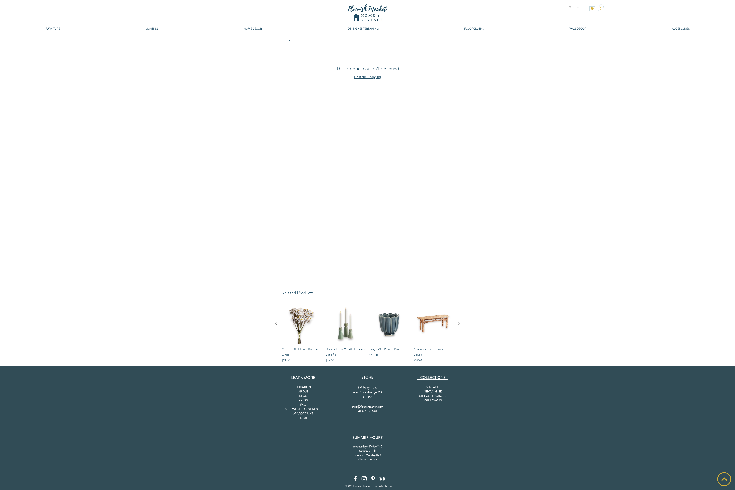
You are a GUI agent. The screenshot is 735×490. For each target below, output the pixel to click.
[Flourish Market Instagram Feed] (364, 478)
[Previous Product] (276, 323)
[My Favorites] (592, 8)
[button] (601, 7)
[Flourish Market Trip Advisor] (381, 478)
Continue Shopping (367, 77)
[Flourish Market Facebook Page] (355, 478)
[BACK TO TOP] (724, 479)
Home (286, 40)
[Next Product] (459, 323)
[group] (367, 333)
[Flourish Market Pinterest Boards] (372, 478)
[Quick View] (302, 323)
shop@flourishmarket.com (367, 406)
